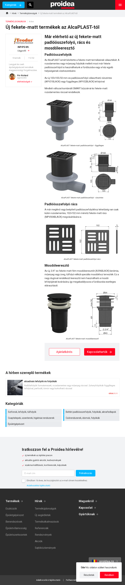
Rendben (109, 575)
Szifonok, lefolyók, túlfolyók (34, 412)
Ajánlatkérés (64, 352)
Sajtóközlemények (45, 547)
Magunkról (86, 501)
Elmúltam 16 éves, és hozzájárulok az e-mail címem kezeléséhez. (57, 480)
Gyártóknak (87, 514)
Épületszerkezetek (16, 534)
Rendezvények (43, 534)
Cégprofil (23, 49)
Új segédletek (43, 515)
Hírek (14, 13)
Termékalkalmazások (47, 521)
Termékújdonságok (28, 13)
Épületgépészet (34, 424)
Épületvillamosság (16, 528)
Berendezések (14, 521)
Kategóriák (10, 4)
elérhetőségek (23, 82)
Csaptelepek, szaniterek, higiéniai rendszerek (34, 418)
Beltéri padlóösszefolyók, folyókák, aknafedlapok (91, 412)
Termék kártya (62, 387)
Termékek (13, 501)
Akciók (38, 541)
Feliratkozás (85, 473)
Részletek (89, 575)
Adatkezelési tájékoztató (38, 485)
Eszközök (11, 508)
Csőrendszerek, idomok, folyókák (91, 418)
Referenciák (42, 528)
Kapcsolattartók (97, 352)
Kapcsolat (86, 507)
